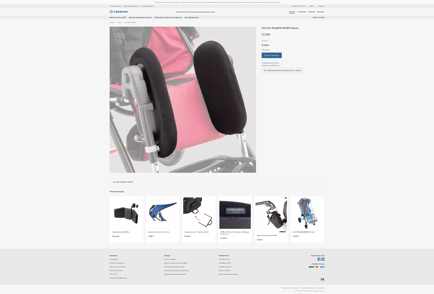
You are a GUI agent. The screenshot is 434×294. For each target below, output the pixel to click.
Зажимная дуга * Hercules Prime (196, 232)
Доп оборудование (192, 17)
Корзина (321, 6)
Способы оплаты (115, 6)
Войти (312, 6)
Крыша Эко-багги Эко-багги (159, 232)
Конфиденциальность (308, 288)
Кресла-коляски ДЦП (118, 17)
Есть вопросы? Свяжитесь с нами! (203, 12)
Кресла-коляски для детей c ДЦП (175, 263)
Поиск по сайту (318, 17)
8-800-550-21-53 (298, 6)
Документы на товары (117, 267)
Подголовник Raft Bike (120, 232)
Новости (312, 12)
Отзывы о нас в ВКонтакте (271, 65)
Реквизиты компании (117, 263)
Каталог (292, 12)
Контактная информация (118, 278)
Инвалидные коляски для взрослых (168, 17)
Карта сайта (320, 288)
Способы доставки (147, 6)
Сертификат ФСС (225, 263)
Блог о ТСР (113, 274)
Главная (112, 22)
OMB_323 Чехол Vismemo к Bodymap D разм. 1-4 (235, 233)
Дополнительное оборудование (175, 274)
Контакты (320, 12)
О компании (301, 12)
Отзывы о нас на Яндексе (270, 63)
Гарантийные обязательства (228, 274)
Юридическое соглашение (290, 288)
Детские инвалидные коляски (140, 17)
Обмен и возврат (224, 271)
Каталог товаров (170, 259)
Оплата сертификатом (131, 6)
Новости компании (116, 271)
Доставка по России (183, 12)
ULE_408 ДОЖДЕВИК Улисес (304, 232)
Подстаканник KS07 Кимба (267, 235)
